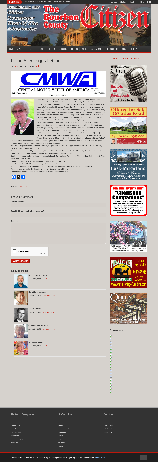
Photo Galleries (110, 429)
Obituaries (39, 49)
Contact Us (113, 2)
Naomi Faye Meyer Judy (38, 292)
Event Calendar (110, 425)
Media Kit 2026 (17, 439)
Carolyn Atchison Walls (38, 325)
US (59, 422)
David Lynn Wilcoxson (37, 275)
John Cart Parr (34, 309)
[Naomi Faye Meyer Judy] (21, 298)
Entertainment (63, 429)
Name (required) (18, 201)
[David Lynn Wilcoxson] (21, 281)
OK (143, 458)
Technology (62, 432)
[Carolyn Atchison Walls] (21, 331)
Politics (60, 436)
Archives (141, 2)
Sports (28, 49)
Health (60, 446)
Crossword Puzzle (111, 422)
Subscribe (132, 2)
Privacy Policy (100, 458)
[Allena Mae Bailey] (21, 348)
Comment (15, 221)
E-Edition (123, 2)
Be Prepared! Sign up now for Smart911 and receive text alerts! (47, 2)
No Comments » (49, 279)
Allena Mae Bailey (35, 342)
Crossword (96, 49)
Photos (74, 49)
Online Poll (108, 432)
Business (61, 443)
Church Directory (129, 49)
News (19, 49)
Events (84, 49)
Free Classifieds (111, 49)
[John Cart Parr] (21, 314)
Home (11, 49)
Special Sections (17, 432)
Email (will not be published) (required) (27, 211)
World (60, 439)
